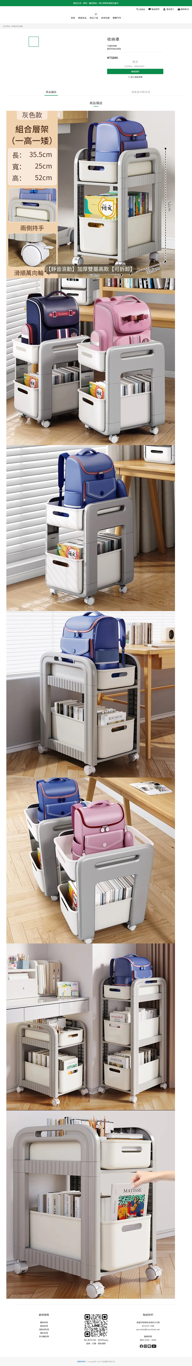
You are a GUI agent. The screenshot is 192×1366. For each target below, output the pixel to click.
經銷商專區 (81, 1361)
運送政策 (44, 1325)
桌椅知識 (105, 17)
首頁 (73, 17)
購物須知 (44, 1322)
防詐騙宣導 (44, 1336)
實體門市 (117, 17)
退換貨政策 (44, 1329)
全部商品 (6, 26)
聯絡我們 (135, 71)
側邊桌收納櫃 (17, 26)
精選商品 (82, 17)
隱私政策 (44, 1332)
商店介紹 (94, 17)
